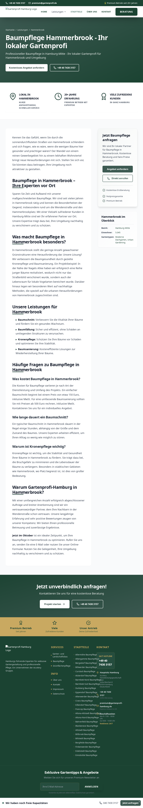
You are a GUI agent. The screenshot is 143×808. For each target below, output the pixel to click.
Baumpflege (58, 661)
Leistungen (57, 11)
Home (44, 11)
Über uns (92, 11)
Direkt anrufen (119, 178)
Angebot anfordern (117, 169)
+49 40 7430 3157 (66, 67)
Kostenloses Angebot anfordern (26, 67)
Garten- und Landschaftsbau (60, 655)
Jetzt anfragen (131, 803)
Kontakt (106, 11)
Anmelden (91, 786)
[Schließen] (139, 801)
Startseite (10, 29)
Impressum (58, 689)
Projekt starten (52, 604)
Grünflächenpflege (61, 665)
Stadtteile (76, 11)
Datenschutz (59, 693)
